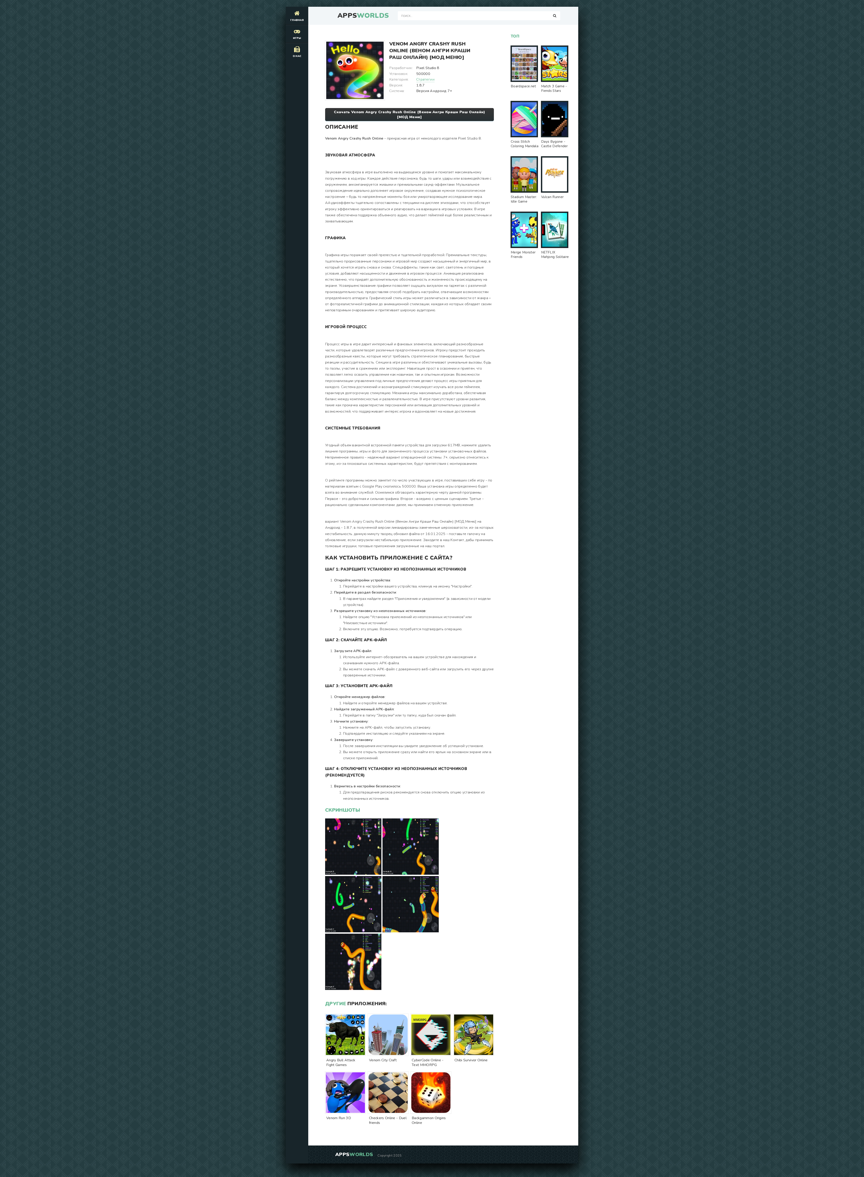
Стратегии (425, 79)
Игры (297, 38)
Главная (297, 20)
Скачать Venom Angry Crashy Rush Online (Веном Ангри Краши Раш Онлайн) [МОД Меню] (409, 115)
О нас (297, 56)
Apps (363, 15)
